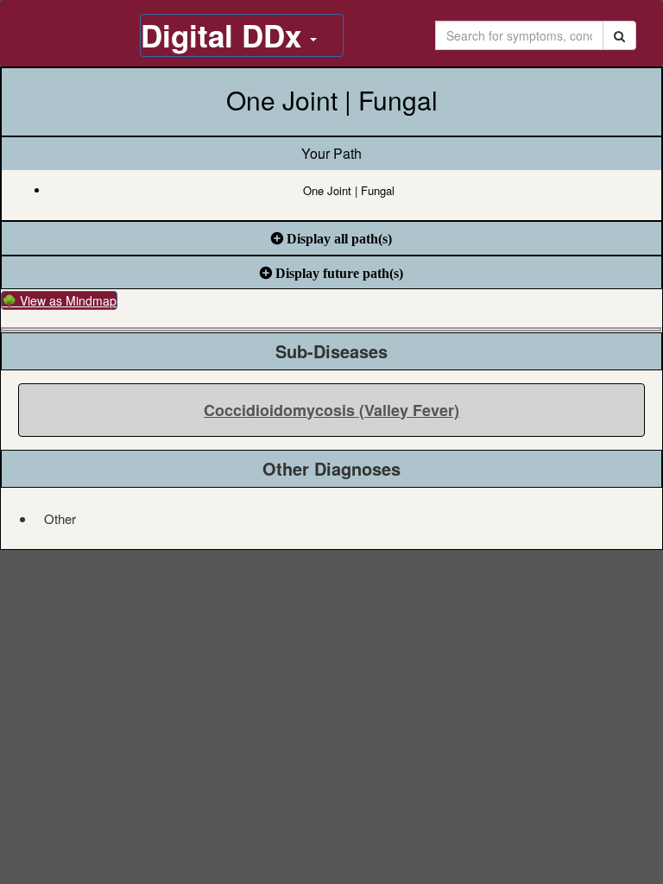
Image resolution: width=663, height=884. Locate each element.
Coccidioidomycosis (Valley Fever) (331, 410)
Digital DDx (225, 35)
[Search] (619, 35)
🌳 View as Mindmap (59, 300)
